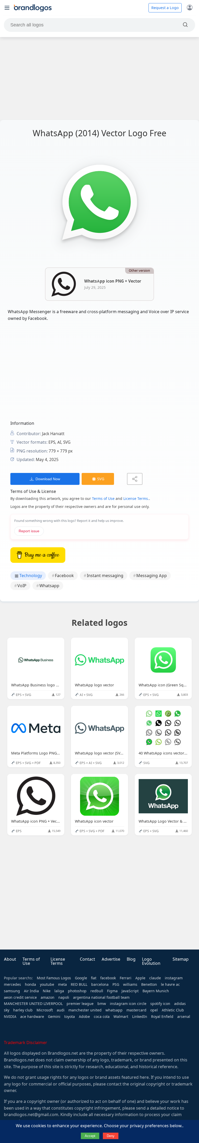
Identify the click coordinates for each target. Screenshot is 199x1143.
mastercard (136, 1010)
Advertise (111, 959)
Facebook (64, 575)
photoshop (77, 991)
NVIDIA (10, 1016)
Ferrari (125, 978)
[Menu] (7, 8)
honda (30, 984)
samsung (12, 991)
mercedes (12, 984)
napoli (63, 997)
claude (155, 978)
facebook (108, 978)
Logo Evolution (151, 961)
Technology (30, 575)
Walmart (120, 1016)
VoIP (21, 585)
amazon (47, 997)
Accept (90, 1136)
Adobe (84, 1016)
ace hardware (32, 1016)
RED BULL (79, 984)
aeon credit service (20, 997)
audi (61, 1010)
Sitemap (181, 959)
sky (6, 1010)
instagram (174, 978)
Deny (111, 1136)
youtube (47, 984)
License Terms (58, 961)
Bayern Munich (156, 991)
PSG (115, 984)
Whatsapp (49, 585)
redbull (96, 991)
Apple (140, 978)
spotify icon (160, 1003)
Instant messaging (105, 575)
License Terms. (136, 498)
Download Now (47, 479)
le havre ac (170, 984)
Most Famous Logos (54, 978)
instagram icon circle (128, 1003)
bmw (101, 1003)
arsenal (183, 1016)
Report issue (29, 531)
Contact (87, 959)
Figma (112, 991)
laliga (59, 991)
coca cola (102, 1016)
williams (130, 984)
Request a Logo (165, 7)
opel (154, 1010)
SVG (100, 479)
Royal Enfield (162, 1016)
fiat (93, 978)
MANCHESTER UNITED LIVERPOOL (33, 1003)
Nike (47, 991)
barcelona (100, 984)
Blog (131, 959)
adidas (180, 1003)
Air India (31, 991)
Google (81, 978)
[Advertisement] (99, 78)
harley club (23, 1010)
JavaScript (130, 991)
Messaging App (151, 575)
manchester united (85, 1010)
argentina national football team (101, 997)
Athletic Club (173, 1010)
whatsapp (114, 1010)
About (10, 959)
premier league (80, 1003)
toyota (69, 1016)
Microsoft (45, 1010)
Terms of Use (103, 498)
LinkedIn (139, 1016)
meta (62, 984)
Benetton (149, 984)
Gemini (54, 1016)
